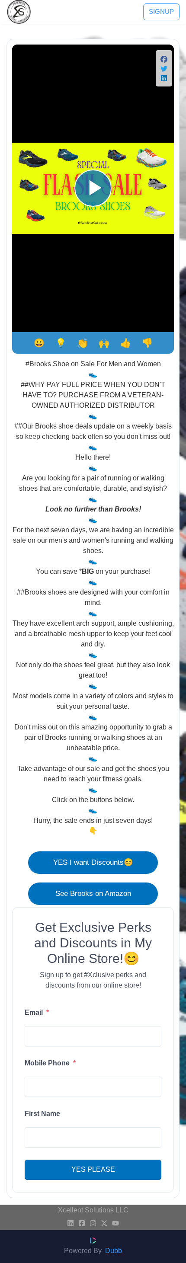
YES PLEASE (93, 1169)
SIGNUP (161, 11)
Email (37, 1012)
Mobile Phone (50, 1063)
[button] (163, 60)
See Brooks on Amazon (93, 893)
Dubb (113, 1250)
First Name (42, 1113)
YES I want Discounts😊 (93, 862)
